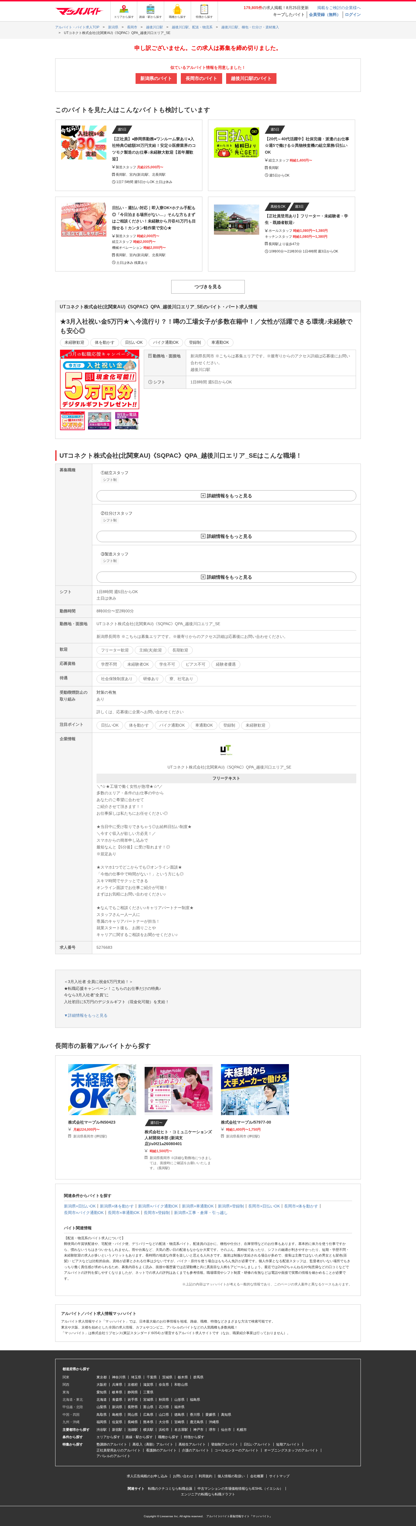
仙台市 (226, 1430)
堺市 (212, 1430)
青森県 (117, 1400)
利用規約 (205, 1476)
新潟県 (117, 1407)
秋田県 (164, 1400)
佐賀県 (117, 1422)
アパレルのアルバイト (113, 1456)
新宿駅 (117, 1430)
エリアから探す (108, 1437)
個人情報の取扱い (231, 1476)
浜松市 (164, 1430)
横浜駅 (148, 1430)
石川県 (164, 1407)
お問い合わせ (183, 1476)
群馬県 (198, 1377)
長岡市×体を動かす (301, 1206)
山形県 (179, 1400)
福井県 (179, 1407)
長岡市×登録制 (157, 1212)
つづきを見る (208, 286)
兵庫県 (117, 1385)
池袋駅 (133, 1430)
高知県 (226, 1415)
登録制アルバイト (224, 1444)
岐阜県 (117, 1392)
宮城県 (148, 1400)
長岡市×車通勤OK (124, 1212)
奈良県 (164, 1385)
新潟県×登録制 (231, 1206)
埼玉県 (136, 1377)
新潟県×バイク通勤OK (158, 1206)
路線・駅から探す (139, 1437)
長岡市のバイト (201, 78)
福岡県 (102, 1422)
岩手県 (133, 1400)
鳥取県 (102, 1415)
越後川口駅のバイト (251, 78)
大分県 (164, 1422)
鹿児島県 (196, 1422)
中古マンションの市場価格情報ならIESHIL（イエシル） (240, 1489)
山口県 (164, 1415)
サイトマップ (279, 1476)
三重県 (148, 1392)
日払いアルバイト (257, 1444)
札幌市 (242, 1430)
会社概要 (257, 1476)
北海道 (102, 1400)
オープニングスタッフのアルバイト (291, 1450)
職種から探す (168, 1437)
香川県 (195, 1415)
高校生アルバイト (192, 1444)
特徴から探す (194, 1437)
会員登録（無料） (325, 14)
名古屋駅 (181, 1430)
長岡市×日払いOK (264, 1206)
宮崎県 (179, 1422)
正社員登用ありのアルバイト (119, 1450)
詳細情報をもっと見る (229, 495)
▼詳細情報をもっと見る (86, 1015)
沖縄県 (214, 1422)
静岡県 (133, 1392)
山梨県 (102, 1407)
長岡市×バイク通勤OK (84, 1212)
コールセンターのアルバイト (237, 1450)
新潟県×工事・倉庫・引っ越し (201, 1212)
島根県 (117, 1415)
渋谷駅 (102, 1430)
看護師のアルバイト (161, 1450)
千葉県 (152, 1377)
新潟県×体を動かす (117, 1206)
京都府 (133, 1385)
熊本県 (148, 1422)
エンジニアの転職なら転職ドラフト (208, 1494)
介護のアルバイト (195, 1450)
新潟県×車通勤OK (198, 1206)
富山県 (148, 1407)
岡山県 (133, 1415)
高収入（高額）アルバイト (152, 1444)
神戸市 (198, 1430)
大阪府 (102, 1385)
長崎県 (133, 1422)
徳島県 (179, 1415)
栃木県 (183, 1377)
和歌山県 (181, 1385)
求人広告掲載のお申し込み (147, 1476)
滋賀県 (148, 1385)
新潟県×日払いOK (80, 1206)
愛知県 (102, 1392)
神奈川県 (119, 1377)
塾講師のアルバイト (112, 1444)
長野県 (133, 1407)
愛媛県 (210, 1415)
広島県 (148, 1415)
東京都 (102, 1377)
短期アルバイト (288, 1444)
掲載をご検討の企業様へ (339, 7)
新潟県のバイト (156, 78)
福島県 (195, 1400)
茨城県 (167, 1377)
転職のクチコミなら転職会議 (170, 1489)
